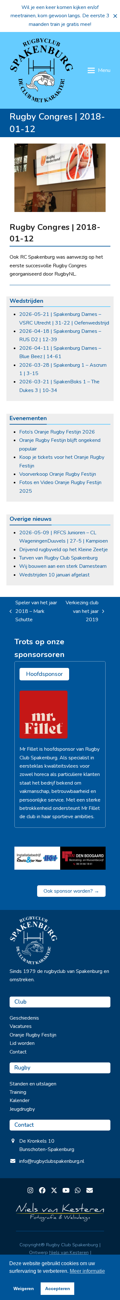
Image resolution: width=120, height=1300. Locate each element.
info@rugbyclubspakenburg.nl (51, 1161)
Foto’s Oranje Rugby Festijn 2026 (57, 431)
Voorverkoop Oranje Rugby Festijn (57, 474)
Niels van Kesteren (69, 1252)
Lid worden (22, 1043)
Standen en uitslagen (33, 1083)
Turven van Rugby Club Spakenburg (58, 557)
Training (18, 1092)
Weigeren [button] (23, 1288)
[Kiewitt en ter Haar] (37, 858)
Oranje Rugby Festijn (33, 1034)
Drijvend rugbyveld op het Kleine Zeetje (63, 549)
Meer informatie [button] (87, 1271)
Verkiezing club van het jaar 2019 (81, 611)
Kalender (19, 1100)
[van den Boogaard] (83, 858)
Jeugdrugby (22, 1109)
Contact (18, 1051)
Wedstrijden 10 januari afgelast (54, 574)
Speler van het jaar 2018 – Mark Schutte (33, 611)
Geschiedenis (24, 1018)
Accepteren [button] (57, 1288)
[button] (115, 16)
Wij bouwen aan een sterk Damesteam (63, 566)
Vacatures (21, 1026)
